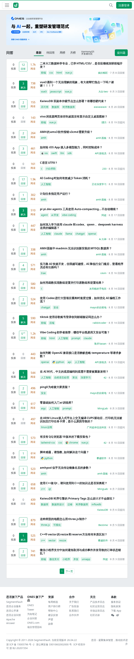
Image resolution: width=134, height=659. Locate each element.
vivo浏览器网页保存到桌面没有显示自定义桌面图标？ (73, 116)
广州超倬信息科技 (96, 427)
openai (92, 233)
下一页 (69, 571)
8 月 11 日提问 (117, 427)
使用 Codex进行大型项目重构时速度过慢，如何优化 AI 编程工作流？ (80, 299)
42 (105, 377)
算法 (74, 377)
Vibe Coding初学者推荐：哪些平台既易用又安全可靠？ (75, 332)
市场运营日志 (97, 610)
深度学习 (86, 377)
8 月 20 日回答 (117, 107)
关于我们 (74, 601)
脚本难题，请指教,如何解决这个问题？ (64, 452)
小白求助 (50, 168)
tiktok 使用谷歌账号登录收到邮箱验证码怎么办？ (71, 317)
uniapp (86, 559)
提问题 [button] (121, 53)
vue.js (68, 72)
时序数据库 (69, 107)
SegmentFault (14, 601)
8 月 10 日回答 (117, 442)
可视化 (57, 524)
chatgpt (80, 233)
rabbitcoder (99, 322)
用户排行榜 (54, 606)
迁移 (70, 504)
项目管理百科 (34, 627)
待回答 (50, 52)
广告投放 (74, 606)
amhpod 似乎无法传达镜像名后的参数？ (65, 468)
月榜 (73, 52)
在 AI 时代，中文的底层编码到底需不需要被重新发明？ (74, 371)
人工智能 (46, 184)
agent (44, 215)
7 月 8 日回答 (117, 72)
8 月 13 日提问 (117, 362)
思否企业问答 (13, 615)
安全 (56, 307)
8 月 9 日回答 (117, 473)
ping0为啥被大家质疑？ (55, 387)
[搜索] (111, 5)
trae (43, 273)
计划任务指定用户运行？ (55, 194)
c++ (43, 489)
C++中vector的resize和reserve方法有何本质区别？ (73, 534)
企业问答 (32, 618)
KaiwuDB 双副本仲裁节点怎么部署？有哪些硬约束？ (73, 101)
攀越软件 (101, 458)
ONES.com (33, 622)
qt (50, 489)
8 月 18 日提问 (117, 168)
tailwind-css (48, 442)
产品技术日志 (97, 601)
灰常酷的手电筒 (97, 288)
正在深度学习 (99, 184)
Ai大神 (102, 239)
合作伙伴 (74, 615)
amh (43, 137)
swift (54, 153)
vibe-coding (69, 215)
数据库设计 (58, 504)
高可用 (44, 107)
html (59, 72)
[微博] (117, 615)
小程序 (66, 559)
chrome (73, 442)
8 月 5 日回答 (117, 525)
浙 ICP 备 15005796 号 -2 (20, 644)
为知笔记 (32, 614)
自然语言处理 (61, 377)
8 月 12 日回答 (117, 307)
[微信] (112, 615)
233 (104, 168)
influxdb (96, 504)
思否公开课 (12, 610)
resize (62, 540)
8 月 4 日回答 (117, 540)
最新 (39, 52)
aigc (43, 408)
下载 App (116, 610)
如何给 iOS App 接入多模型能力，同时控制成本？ (71, 147)
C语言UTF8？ (49, 163)
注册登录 (124, 5)
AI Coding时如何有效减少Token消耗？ (65, 178)
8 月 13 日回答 (117, 377)
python (60, 362)
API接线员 (100, 153)
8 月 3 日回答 (117, 91)
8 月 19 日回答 (117, 138)
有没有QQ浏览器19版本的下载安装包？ (65, 437)
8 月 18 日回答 (117, 153)
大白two (103, 91)
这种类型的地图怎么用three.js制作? (63, 519)
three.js (45, 524)
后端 (51, 322)
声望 (50, 619)
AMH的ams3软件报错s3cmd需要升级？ (66, 132)
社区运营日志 (97, 606)
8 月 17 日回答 (117, 215)
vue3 (44, 91)
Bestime (103, 525)
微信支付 (54, 559)
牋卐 (104, 122)
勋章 (50, 623)
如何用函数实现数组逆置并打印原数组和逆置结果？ (72, 283)
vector (52, 540)
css (51, 72)
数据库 (55, 107)
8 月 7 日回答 (117, 489)
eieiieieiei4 (100, 107)
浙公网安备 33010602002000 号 (54, 644)
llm (62, 153)
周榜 (62, 52)
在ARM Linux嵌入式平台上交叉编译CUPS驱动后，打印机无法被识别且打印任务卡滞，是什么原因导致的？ (81, 419)
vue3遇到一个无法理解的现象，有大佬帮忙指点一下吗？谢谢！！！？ (77, 83)
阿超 (104, 215)
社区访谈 (95, 615)
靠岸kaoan (100, 343)
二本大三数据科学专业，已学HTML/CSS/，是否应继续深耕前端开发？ (81, 65)
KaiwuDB (102, 509)
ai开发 (55, 215)
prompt (76, 338)
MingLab (103, 408)
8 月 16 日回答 (117, 254)
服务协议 (116, 601)
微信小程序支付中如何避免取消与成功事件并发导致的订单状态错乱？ (80, 551)
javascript (55, 91)
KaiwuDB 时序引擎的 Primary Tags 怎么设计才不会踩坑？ (77, 498)
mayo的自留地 (98, 307)
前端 (43, 72)
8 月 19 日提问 (117, 122)
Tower (30, 609)
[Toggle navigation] (7, 5)
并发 (75, 559)
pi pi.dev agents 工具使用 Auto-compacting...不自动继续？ (79, 209)
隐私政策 (116, 606)
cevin (103, 273)
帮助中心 (53, 610)
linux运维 (46, 427)
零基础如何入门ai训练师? (56, 402)
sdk (70, 153)
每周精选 (53, 601)
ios (46, 153)
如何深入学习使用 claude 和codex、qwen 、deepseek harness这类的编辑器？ (81, 226)
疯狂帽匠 (103, 72)
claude (58, 233)
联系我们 (74, 610)
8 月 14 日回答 (117, 288)
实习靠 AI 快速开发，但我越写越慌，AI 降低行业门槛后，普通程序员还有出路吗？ (81, 265)
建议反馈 (53, 615)
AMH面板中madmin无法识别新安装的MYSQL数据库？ (76, 248)
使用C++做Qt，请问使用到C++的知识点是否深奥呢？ (73, 483)
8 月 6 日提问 (117, 509)
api (69, 362)
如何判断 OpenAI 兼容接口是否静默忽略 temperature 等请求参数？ (80, 354)
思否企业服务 (13, 606)
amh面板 (101, 138)
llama (69, 233)
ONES (30, 605)
